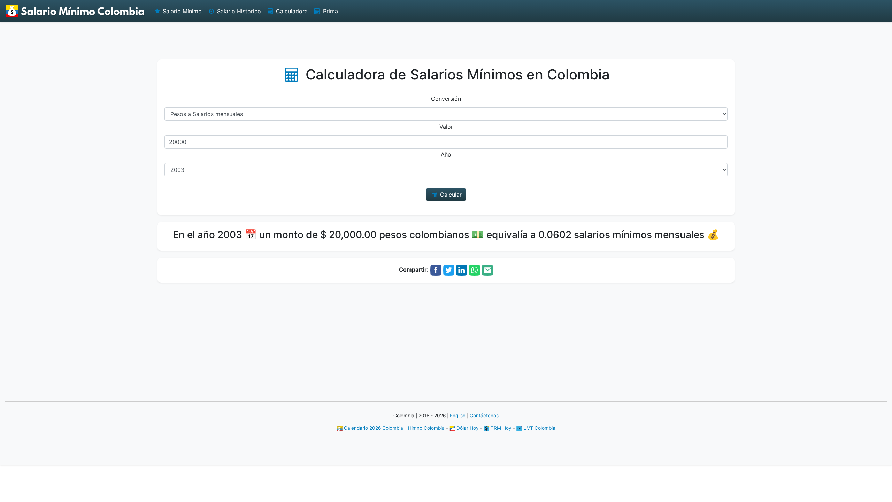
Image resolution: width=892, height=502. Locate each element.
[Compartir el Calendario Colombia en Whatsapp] (474, 269)
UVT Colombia (538, 428)
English (458, 415)
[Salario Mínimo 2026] (75, 11)
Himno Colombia (426, 428)
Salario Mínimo (181, 11)
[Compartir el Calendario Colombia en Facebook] (435, 269)
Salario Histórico (238, 11)
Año (446, 154)
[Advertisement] (446, 40)
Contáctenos (484, 415)
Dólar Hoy (467, 428)
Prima (329, 11)
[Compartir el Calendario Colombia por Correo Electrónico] (487, 269)
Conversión (446, 98)
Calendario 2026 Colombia (373, 428)
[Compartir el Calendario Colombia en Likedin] (461, 269)
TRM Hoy (500, 428)
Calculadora (291, 11)
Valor (446, 126)
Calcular (450, 194)
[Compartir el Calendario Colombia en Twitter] (448, 269)
